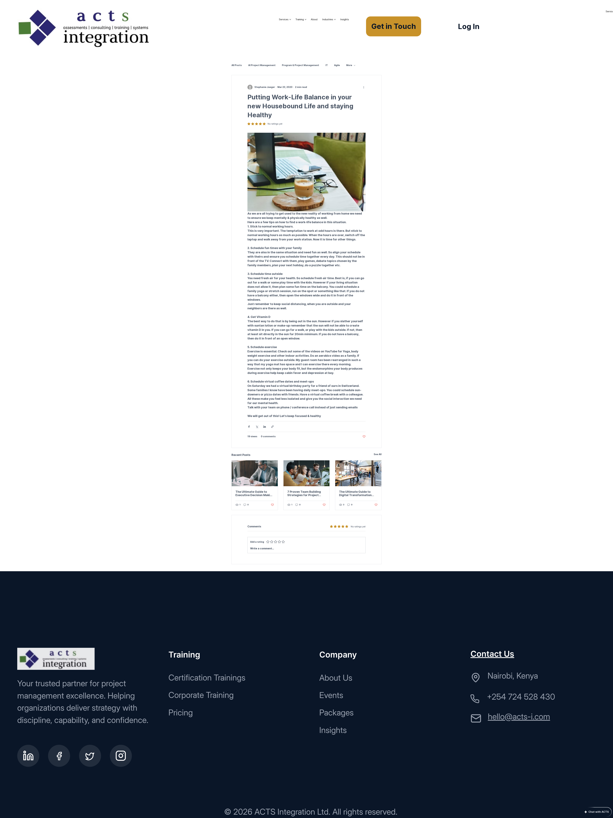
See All (378, 454)
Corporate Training (201, 695)
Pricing (180, 712)
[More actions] (364, 87)
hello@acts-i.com (519, 716)
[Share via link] (272, 426)
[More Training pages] (305, 19)
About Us (335, 678)
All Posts (236, 65)
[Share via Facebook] (248, 426)
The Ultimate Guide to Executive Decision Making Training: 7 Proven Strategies (254, 493)
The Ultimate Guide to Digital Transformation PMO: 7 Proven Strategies (357, 493)
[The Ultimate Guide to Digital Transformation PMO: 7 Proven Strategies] (358, 473)
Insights (333, 730)
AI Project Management (262, 65)
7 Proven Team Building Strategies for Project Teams (304, 493)
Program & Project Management (300, 65)
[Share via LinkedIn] (264, 426)
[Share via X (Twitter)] (256, 426)
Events (331, 695)
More (349, 65)
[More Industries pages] (335, 19)
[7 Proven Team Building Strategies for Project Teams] (307, 473)
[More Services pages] (290, 19)
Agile (337, 65)
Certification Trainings (206, 677)
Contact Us (492, 654)
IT (326, 65)
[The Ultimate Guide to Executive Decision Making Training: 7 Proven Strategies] (255, 473)
